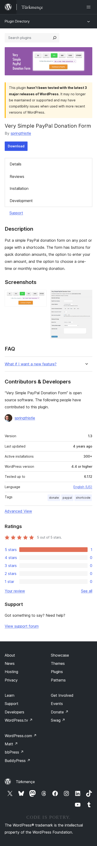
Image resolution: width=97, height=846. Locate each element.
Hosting (11, 671)
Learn (9, 695)
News (10, 663)
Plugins (57, 671)
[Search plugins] (54, 37)
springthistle (21, 133)
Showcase (60, 655)
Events (57, 703)
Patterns (58, 680)
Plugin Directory (17, 21)
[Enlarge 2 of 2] (86, 296)
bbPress (14, 752)
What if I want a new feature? (31, 364)
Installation (19, 188)
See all (86, 591)
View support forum (22, 626)
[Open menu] (89, 7)
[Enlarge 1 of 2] (40, 296)
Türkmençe (25, 781)
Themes (58, 663)
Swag (58, 720)
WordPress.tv (19, 720)
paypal (67, 497)
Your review (15, 591)
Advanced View (18, 511)
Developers (14, 712)
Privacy (11, 680)
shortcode (83, 497)
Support (16, 213)
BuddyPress (17, 760)
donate (54, 497)
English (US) (82, 487)
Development (21, 200)
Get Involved (62, 695)
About (10, 655)
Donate (60, 712)
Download (16, 146)
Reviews (17, 176)
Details (15, 164)
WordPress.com (21, 735)
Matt (11, 744)
